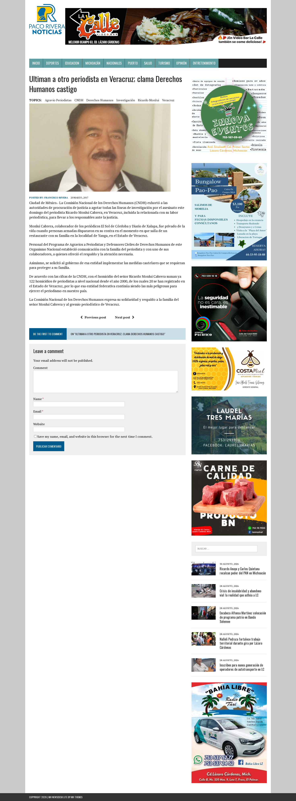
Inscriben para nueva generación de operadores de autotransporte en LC (242, 667)
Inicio (36, 63)
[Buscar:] (226, 548)
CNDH (79, 100)
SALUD (148, 63)
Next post (122, 317)
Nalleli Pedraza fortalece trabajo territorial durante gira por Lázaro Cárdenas (241, 643)
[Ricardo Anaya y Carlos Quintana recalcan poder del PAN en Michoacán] (203, 572)
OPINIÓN (181, 63)
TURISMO (164, 63)
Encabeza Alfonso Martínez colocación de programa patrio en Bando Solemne (243, 617)
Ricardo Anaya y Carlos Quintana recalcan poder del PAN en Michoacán (243, 570)
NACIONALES (114, 63)
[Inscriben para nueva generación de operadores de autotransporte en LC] (203, 669)
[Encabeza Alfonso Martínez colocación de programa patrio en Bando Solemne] (203, 617)
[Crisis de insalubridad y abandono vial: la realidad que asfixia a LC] (203, 595)
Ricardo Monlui (148, 100)
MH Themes (77, 797)
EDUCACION (72, 63)
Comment (40, 368)
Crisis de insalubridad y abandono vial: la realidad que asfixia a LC (240, 593)
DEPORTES (52, 63)
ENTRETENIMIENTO (204, 63)
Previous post (95, 317)
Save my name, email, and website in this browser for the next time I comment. (94, 436)
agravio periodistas (58, 100)
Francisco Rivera (56, 197)
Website (39, 424)
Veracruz (168, 100)
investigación (125, 100)
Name (37, 399)
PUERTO (133, 63)
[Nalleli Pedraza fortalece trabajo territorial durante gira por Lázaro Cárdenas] (203, 643)
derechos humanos (99, 100)
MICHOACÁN (92, 63)
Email (37, 411)
